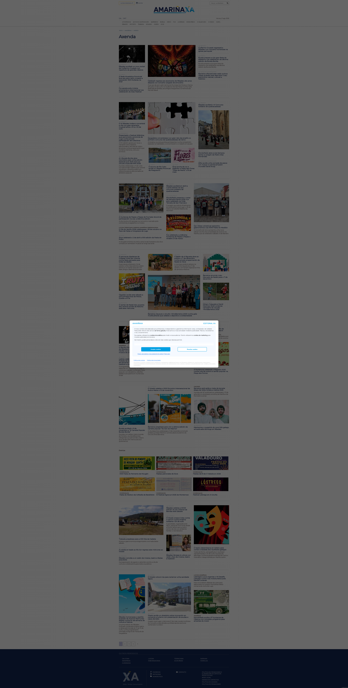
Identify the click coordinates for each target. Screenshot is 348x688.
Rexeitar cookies (192, 349)
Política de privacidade (154, 360)
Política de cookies (139, 360)
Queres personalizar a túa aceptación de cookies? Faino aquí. (154, 354)
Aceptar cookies (156, 349)
